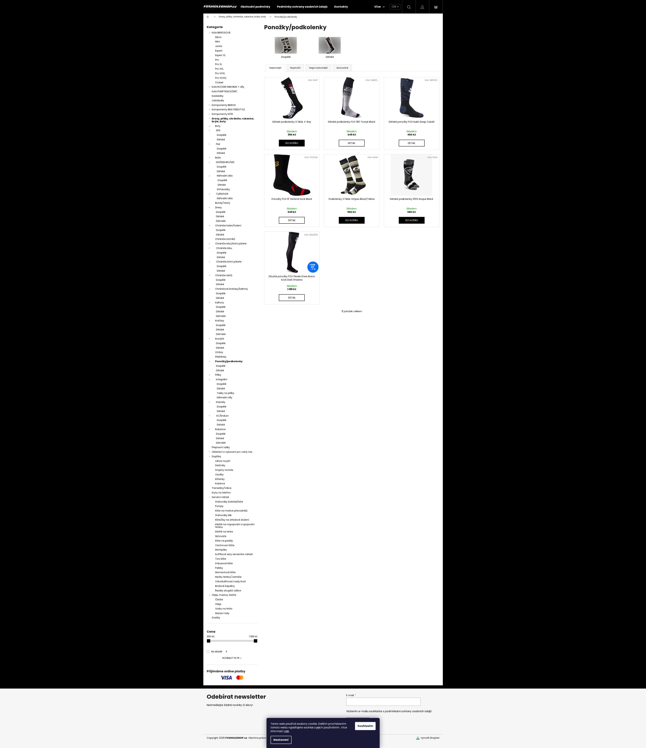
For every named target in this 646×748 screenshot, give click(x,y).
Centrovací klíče (224, 545)
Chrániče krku (224, 248)
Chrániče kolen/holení (228, 225)
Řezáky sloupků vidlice (228, 590)
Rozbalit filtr (230, 658)
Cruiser (219, 82)
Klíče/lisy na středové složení (232, 519)
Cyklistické (222, 193)
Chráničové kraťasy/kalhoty (231, 289)
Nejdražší (295, 67)
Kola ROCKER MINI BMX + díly (228, 87)
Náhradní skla (225, 175)
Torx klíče (220, 558)
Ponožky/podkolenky (229, 361)
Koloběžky (217, 96)
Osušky (219, 474)
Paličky (219, 568)
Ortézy (219, 352)
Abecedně (342, 67)
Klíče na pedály (224, 540)
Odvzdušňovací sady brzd (230, 581)
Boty (217, 126)
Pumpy (219, 506)
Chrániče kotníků (225, 239)
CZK (394, 6)
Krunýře (219, 338)
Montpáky (221, 549)
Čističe (219, 599)
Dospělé (221, 135)
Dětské (221, 139)
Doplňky (216, 456)
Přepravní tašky (221, 447)
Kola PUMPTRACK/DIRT (224, 91)
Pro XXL (219, 68)
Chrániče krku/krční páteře (231, 243)
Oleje (218, 604)
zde (286, 731)
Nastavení (281, 740)
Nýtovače (220, 536)
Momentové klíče (225, 572)
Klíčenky (220, 479)
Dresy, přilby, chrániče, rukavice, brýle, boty (233, 120)
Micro (218, 37)
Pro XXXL (220, 73)
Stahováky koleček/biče (229, 501)
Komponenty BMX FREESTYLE (228, 109)
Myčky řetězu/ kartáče (228, 577)
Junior (218, 46)
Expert (218, 50)
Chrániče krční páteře (229, 261)
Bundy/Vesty (222, 203)
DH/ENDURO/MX (225, 162)
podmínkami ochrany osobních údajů (408, 711)
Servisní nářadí (220, 497)
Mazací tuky (222, 613)
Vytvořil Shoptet (430, 738)
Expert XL (220, 55)
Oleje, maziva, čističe (224, 595)
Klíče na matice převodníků (231, 510)
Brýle (218, 157)
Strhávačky (223, 189)
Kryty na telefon (221, 492)
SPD (218, 130)
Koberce (220, 483)
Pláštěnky (220, 356)
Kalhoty (219, 302)
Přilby (218, 375)
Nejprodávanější (318, 67)
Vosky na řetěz (223, 608)
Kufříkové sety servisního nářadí (234, 554)
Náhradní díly (224, 397)
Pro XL (218, 64)
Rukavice (220, 429)
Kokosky (220, 402)
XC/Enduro (222, 415)
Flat (218, 144)
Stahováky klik (223, 515)
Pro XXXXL (221, 78)
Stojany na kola (224, 470)
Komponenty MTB (222, 114)
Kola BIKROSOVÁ (221, 32)
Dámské (221, 221)
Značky (216, 617)
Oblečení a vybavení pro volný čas (232, 452)
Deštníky (220, 465)
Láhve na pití (222, 461)
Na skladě (219, 651)
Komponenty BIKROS (224, 105)
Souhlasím (365, 726)
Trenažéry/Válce (221, 488)
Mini (217, 41)
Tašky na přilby (225, 393)
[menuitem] (255, 7)
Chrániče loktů (223, 275)
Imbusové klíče (224, 563)
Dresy (218, 207)
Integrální (221, 379)
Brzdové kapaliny (225, 586)
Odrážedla (218, 100)
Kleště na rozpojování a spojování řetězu (235, 526)
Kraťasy (219, 320)
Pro (217, 59)
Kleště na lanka (224, 531)
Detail (351, 143)
